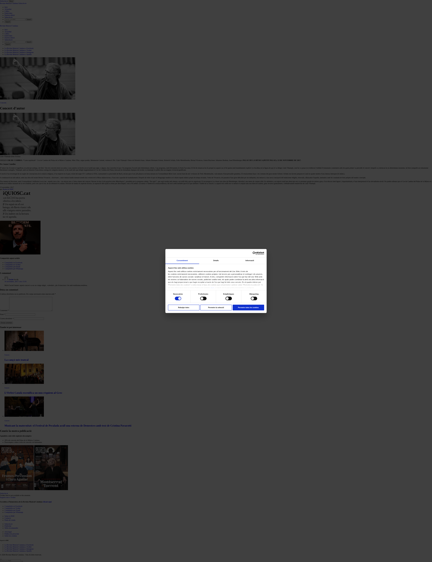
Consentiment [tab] (182, 260)
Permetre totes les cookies (248, 307)
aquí (212, 288)
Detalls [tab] (216, 260)
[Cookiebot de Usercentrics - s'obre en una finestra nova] (254, 253)
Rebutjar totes (183, 307)
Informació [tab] (249, 260)
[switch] (203, 298)
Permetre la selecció (216, 307)
